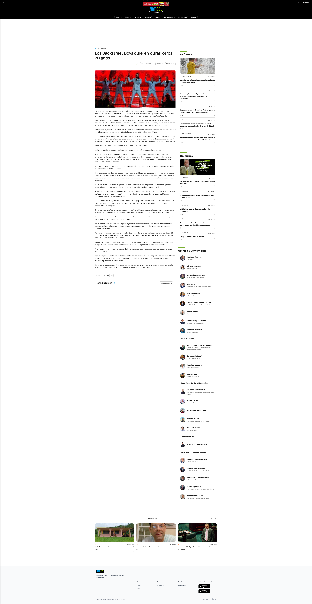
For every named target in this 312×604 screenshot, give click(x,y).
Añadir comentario (166, 283)
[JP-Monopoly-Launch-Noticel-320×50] (156, 4)
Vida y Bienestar (182, 17)
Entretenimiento (169, 17)
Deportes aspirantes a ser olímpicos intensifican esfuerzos (194, 547)
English (139, 588)
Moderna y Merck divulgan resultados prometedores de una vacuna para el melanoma (194, 96)
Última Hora (118, 17)
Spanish (139, 585)
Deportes (157, 17)
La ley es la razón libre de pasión (192, 236)
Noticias (128, 17)
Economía (138, 17)
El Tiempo (194, 17)
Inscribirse (306, 2)
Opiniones (148, 17)
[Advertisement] (156, 31)
